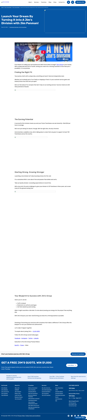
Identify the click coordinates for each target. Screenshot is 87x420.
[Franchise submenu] (46, 2)
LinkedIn (36, 338)
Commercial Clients (46, 391)
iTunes (22, 345)
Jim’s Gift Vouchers (46, 395)
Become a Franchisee (78, 354)
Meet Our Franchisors (33, 393)
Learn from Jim (18, 395)
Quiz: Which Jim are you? (33, 405)
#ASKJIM (17, 389)
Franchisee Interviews (14, 27)
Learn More (71, 365)
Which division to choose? (34, 398)
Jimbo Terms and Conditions (33, 415)
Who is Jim (17, 388)
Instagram (24, 338)
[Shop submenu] (56, 2)
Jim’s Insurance (45, 393)
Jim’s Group (60, 64)
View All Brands (4, 395)
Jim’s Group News (8, 7)
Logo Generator (58, 399)
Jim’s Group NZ (18, 399)
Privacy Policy (21, 415)
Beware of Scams (19, 397)
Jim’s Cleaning (4, 389)
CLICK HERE (36, 331)
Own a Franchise (31, 389)
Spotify (17, 345)
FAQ (56, 400)
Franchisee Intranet (32, 400)
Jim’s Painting (4, 393)
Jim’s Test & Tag (5, 391)
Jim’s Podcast (18, 391)
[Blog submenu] (51, 2)
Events (56, 397)
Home (2, 7)
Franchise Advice (59, 391)
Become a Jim (80, 2)
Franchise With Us (32, 391)
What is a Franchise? (32, 388)
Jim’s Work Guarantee (46, 389)
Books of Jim (18, 393)
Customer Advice (59, 393)
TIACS (56, 389)
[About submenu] (32, 2)
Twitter (30, 338)
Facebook (17, 338)
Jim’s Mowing (4, 388)
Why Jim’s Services (46, 388)
